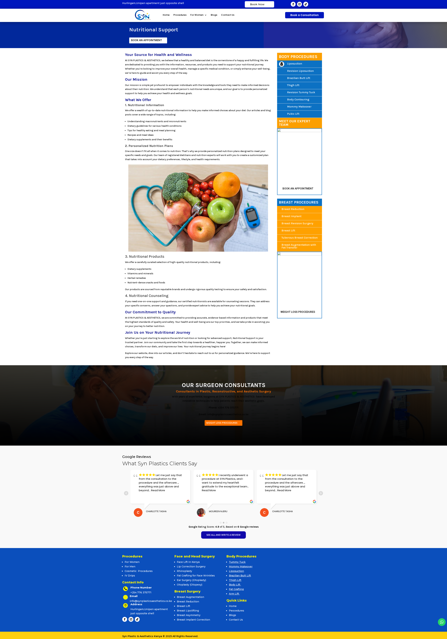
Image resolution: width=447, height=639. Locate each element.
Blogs (214, 15)
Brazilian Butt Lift (298, 78)
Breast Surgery (187, 591)
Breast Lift (288, 230)
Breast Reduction (292, 209)
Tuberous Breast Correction (299, 237)
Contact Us (227, 15)
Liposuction (294, 63)
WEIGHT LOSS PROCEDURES (298, 311)
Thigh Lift (293, 85)
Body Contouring (298, 99)
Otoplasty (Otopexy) (189, 584)
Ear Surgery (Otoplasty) (191, 580)
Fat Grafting (236, 589)
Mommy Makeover (299, 106)
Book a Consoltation (304, 15)
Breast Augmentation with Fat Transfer (298, 246)
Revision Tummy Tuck (301, 92)
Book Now (257, 4)
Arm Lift (234, 593)
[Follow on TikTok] (305, 4)
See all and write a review (223, 535)
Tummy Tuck (237, 562)
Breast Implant (291, 216)
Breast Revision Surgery (297, 223)
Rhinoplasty (184, 571)
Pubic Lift (293, 113)
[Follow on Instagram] (299, 4)
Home (166, 15)
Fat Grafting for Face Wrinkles (196, 575)
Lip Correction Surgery (191, 566)
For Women (196, 15)
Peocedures (236, 610)
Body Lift (235, 584)
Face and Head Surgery (194, 556)
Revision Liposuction (300, 70)
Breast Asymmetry (188, 615)
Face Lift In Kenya (188, 562)
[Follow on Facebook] (293, 4)
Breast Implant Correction (193, 619)
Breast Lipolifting (188, 610)
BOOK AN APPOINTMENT (146, 40)
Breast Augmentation (190, 597)
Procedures (179, 15)
